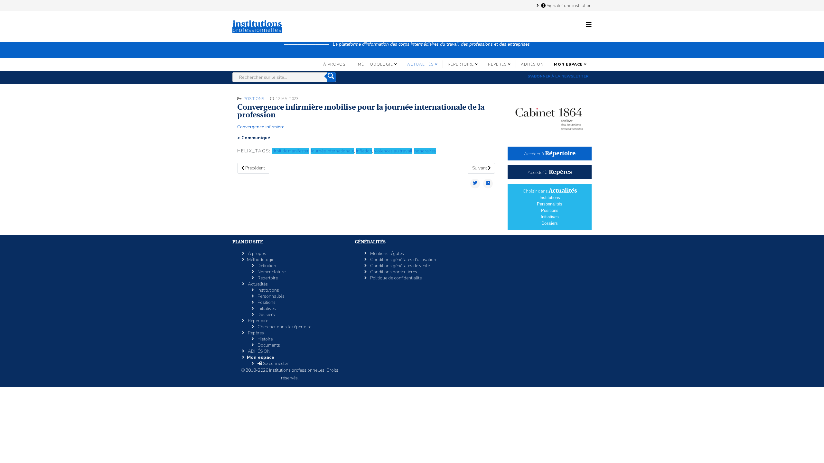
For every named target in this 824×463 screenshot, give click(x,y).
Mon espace (568, 64)
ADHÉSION (532, 64)
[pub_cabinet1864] (550, 116)
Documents (268, 345)
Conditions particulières (393, 272)
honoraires (425, 151)
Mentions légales (386, 253)
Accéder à (550, 154)
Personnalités (549, 204)
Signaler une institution (569, 5)
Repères (497, 64)
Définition (266, 266)
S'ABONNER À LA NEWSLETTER (558, 76)
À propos (334, 64)
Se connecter (275, 363)
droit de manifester (290, 151)
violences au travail (393, 151)
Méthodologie (375, 64)
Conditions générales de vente (399, 266)
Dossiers (549, 223)
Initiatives (550, 216)
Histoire (265, 339)
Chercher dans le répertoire (284, 327)
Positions (254, 98)
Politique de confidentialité (395, 278)
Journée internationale (332, 151)
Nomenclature (271, 272)
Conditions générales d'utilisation (402, 260)
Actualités (420, 64)
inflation (364, 151)
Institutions (549, 197)
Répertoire (461, 64)
